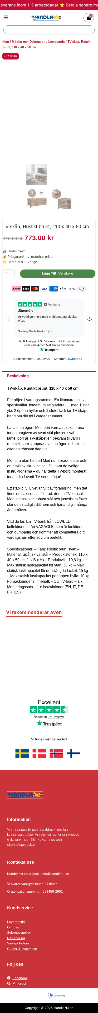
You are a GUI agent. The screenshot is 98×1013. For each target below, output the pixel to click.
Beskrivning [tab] (18, 376)
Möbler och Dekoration (28, 41)
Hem (5, 41)
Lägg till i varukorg (57, 273)
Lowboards (56, 41)
